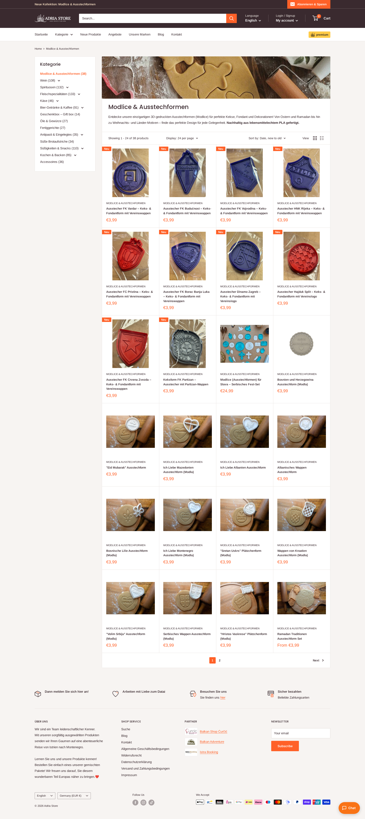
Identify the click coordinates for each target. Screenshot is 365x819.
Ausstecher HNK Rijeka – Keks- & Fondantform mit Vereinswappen (301, 211)
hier (222, 697)
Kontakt (176, 34)
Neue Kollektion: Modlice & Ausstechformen (65, 4)
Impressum (129, 775)
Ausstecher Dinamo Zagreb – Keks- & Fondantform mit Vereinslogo (240, 296)
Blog (161, 34)
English (41, 795)
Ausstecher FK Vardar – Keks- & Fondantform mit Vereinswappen (128, 211)
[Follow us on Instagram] (143, 802)
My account (285, 20)
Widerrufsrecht (131, 755)
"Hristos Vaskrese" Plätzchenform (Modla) (243, 636)
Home (38, 48)
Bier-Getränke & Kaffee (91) (59, 107)
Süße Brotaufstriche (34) (57, 141)
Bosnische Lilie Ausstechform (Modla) (127, 553)
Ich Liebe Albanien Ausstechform (243, 467)
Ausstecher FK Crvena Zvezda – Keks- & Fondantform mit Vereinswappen (128, 384)
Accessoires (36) (52, 162)
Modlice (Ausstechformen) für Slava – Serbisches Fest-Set (240, 382)
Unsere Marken (139, 34)
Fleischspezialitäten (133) (58, 94)
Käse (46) (47, 100)
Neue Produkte (90, 34)
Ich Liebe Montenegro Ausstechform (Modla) (178, 553)
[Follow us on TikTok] (151, 802)
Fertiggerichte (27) (52, 127)
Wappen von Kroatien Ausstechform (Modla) (292, 553)
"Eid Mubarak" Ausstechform (126, 467)
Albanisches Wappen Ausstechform (291, 470)
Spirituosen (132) (52, 87)
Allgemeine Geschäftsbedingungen (145, 749)
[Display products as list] (322, 138)
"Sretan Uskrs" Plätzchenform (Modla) (240, 553)
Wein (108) (48, 80)
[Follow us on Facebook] (135, 802)
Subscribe (285, 746)
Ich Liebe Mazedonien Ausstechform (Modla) (178, 470)
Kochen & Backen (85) (56, 155)
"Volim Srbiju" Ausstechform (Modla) (125, 636)
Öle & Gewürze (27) (54, 121)
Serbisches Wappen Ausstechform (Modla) (187, 636)
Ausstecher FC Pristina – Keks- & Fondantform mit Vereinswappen (129, 294)
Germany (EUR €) (70, 795)
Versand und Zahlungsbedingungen (145, 768)
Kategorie (61, 34)
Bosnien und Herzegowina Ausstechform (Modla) (295, 382)
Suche (125, 729)
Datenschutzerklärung (136, 762)
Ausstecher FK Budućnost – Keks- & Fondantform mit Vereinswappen (187, 211)
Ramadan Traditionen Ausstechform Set (292, 636)
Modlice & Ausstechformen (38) (63, 73)
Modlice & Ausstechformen (62, 48)
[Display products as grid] (315, 138)
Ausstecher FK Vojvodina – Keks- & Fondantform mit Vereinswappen (244, 211)
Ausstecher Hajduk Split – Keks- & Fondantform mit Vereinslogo (301, 294)
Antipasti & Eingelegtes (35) (59, 134)
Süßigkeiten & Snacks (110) (59, 148)
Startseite (41, 34)
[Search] (231, 18)
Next (316, 660)
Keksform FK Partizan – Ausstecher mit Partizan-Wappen (185, 382)
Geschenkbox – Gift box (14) (60, 114)
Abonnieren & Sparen (312, 4)
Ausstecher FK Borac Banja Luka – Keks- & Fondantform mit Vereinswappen (186, 296)
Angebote (114, 34)
